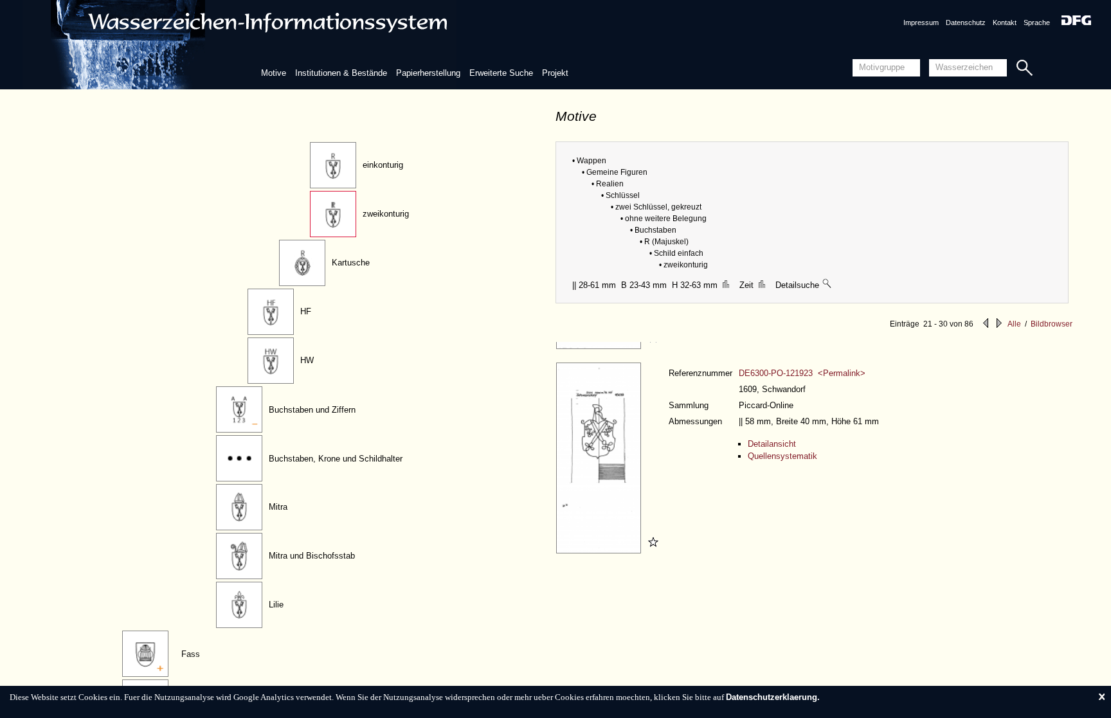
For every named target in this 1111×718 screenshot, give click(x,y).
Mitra (278, 507)
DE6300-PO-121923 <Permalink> (802, 373)
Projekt (555, 73)
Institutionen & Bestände (341, 73)
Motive (273, 73)
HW (307, 360)
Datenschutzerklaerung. (773, 697)
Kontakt (1004, 22)
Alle (1014, 323)
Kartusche (351, 262)
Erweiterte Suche (501, 73)
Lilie (276, 604)
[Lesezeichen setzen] (651, 346)
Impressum (921, 22)
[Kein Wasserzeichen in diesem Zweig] (827, 285)
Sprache (1037, 22)
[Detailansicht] (600, 346)
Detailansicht (772, 444)
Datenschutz (966, 22)
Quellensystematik (782, 456)
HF (305, 311)
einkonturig (383, 165)
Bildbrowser (1051, 323)
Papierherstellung (428, 73)
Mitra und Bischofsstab (312, 556)
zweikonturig (386, 214)
